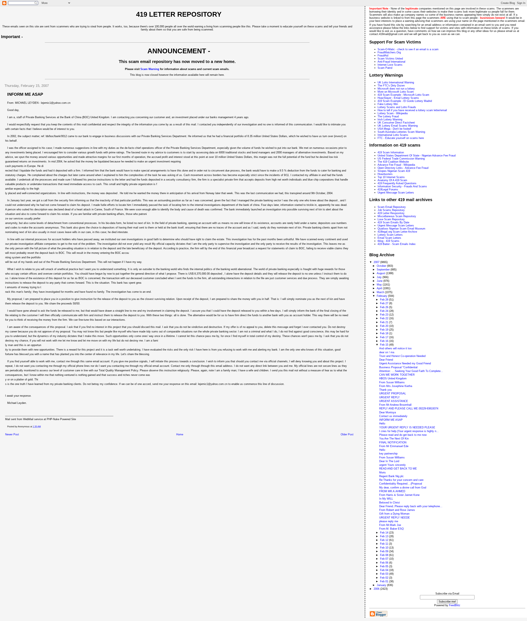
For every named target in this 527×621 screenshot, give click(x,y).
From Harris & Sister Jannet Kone (399, 494)
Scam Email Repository (392, 207)
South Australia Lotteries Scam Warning (401, 131)
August (381, 273)
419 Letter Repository (179, 14)
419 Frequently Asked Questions (397, 183)
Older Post (347, 434)
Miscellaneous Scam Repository (397, 216)
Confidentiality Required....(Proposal (400, 483)
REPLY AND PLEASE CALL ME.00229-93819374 (408, 408)
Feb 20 (384, 325)
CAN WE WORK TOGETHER (397, 374)
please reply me (388, 521)
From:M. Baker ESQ (391, 528)
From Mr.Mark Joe (390, 525)
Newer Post (12, 434)
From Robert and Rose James (397, 509)
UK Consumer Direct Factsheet (396, 122)
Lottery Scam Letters (390, 234)
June (380, 280)
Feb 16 (384, 341)
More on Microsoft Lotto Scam (396, 91)
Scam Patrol (385, 67)
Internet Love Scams (390, 64)
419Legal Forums (388, 189)
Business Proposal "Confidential (398, 367)
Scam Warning (149, 69)
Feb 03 (384, 573)
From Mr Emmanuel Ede (393, 446)
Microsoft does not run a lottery (396, 88)
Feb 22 (384, 318)
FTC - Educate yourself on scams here (401, 138)
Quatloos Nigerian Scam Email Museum (401, 228)
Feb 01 (384, 581)
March (381, 292)
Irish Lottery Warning (390, 119)
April (380, 288)
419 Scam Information (391, 152)
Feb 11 (384, 543)
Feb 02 (384, 577)
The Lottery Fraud (388, 116)
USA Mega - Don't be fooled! (394, 128)
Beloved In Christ (389, 502)
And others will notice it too (395, 348)
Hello (382, 423)
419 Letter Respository (391, 213)
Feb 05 (384, 566)
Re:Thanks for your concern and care (401, 479)
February (382, 295)
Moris (382, 472)
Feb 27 (384, 303)
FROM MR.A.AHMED (392, 491)
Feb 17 (384, 337)
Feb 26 (384, 307)
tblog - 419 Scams (388, 240)
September (384, 269)
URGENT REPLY (389, 397)
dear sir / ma (386, 352)
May (380, 284)
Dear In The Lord (389, 461)
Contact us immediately (393, 416)
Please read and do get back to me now (403, 434)
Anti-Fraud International (391, 61)
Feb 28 (384, 299)
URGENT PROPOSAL (392, 393)
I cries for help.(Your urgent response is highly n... (409, 431)
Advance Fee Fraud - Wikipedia (396, 164)
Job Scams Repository (391, 210)
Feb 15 (384, 344)
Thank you (385, 389)
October (382, 265)
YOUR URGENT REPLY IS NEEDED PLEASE (407, 427)
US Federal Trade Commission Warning (401, 158)
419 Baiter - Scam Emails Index (397, 244)
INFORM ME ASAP (391, 419)
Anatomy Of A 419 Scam (392, 180)
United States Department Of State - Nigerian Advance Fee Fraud (417, 155)
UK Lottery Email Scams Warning (398, 125)
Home (179, 434)
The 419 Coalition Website (393, 161)
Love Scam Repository (391, 219)
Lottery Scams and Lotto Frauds (397, 107)
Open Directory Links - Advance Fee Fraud (403, 167)
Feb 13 (384, 536)
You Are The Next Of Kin (394, 438)
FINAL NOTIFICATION (392, 442)
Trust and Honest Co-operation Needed (402, 356)
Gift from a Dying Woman (394, 513)
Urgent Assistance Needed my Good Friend (405, 363)
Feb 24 (384, 310)
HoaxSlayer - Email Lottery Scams (398, 97)
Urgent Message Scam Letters (396, 192)
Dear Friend (386, 359)
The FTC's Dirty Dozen (391, 85)
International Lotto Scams (393, 134)
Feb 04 (384, 570)
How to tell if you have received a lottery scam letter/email (412, 110)
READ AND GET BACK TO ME (398, 468)
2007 (377, 262)
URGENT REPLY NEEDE (394, 517)
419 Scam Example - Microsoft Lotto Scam (403, 94)
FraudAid (383, 55)
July (379, 277)
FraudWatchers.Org (389, 52)
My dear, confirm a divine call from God (402, 487)
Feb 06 (384, 562)
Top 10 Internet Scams (391, 177)
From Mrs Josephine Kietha (395, 386)
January (382, 585)
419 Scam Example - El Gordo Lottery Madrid (405, 101)
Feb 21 (384, 322)
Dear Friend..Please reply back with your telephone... (410, 506)
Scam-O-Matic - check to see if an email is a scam (408, 49)
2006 (377, 588)
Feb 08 (384, 555)
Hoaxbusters (385, 174)
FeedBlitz (454, 605)
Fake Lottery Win (388, 104)
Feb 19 (384, 329)
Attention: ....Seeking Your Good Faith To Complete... (411, 371)
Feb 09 (384, 551)
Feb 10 (384, 547)
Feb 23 (384, 314)
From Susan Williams (392, 382)
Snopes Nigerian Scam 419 (394, 170)
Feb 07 (384, 558)
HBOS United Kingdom (393, 378)
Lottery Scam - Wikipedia (393, 113)
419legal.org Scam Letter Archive (397, 231)
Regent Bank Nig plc (391, 476)
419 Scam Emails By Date (393, 222)
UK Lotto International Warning (396, 82)
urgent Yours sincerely (392, 464)
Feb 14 (384, 532)
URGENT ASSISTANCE (393, 401)
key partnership (388, 453)
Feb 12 (384, 540)
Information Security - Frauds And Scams (402, 186)
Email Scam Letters (389, 237)
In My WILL (386, 498)
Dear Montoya (387, 412)
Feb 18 (384, 333)
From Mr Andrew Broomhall (395, 404)
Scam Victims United (390, 58)
